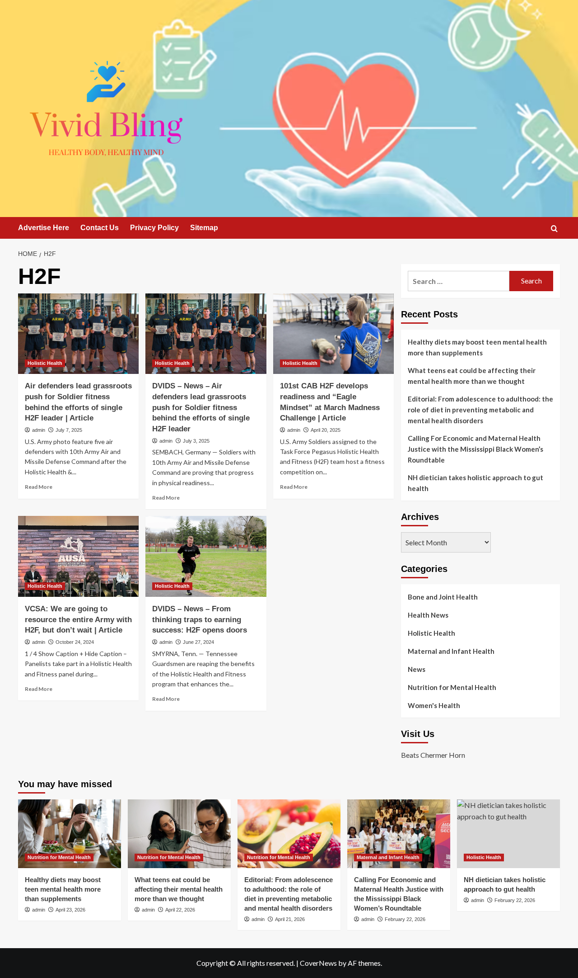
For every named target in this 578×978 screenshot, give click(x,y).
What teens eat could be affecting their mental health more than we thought (472, 375)
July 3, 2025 (196, 441)
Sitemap (204, 228)
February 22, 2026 (405, 919)
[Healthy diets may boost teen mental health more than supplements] (69, 833)
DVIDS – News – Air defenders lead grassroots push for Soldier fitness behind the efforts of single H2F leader (201, 407)
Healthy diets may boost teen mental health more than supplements (477, 347)
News (416, 669)
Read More (38, 486)
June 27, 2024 (198, 642)
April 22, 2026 (180, 909)
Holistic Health (45, 363)
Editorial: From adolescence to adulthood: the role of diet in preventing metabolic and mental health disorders (480, 410)
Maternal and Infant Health (451, 651)
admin (38, 430)
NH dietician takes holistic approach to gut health (475, 482)
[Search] (554, 228)
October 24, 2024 (75, 642)
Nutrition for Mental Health (452, 687)
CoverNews (318, 963)
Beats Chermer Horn (433, 755)
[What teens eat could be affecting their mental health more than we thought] (179, 833)
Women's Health (434, 705)
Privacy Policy (154, 228)
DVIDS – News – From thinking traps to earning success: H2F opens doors (199, 620)
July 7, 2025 (69, 430)
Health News (428, 615)
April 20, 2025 (325, 430)
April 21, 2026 (290, 919)
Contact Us (99, 228)
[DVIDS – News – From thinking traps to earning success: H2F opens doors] (205, 556)
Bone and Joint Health (443, 597)
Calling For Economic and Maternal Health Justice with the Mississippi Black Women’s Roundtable (475, 449)
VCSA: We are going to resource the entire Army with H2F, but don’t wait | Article (78, 620)
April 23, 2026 (70, 909)
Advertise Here (43, 228)
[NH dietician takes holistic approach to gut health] (508, 833)
